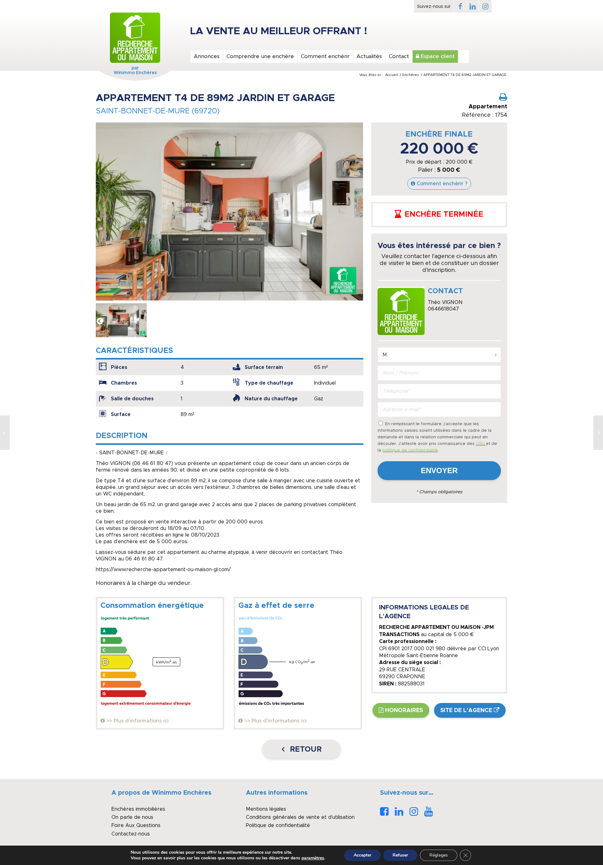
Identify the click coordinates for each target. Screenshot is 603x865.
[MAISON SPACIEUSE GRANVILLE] (598, 432)
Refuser (400, 855)
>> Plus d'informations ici (137, 720)
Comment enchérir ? (442, 183)
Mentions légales (266, 809)
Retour (305, 749)
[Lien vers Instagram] (485, 6)
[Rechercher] (464, 56)
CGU (481, 444)
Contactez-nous (130, 833)
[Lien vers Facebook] (460, 6)
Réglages (438, 855)
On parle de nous (132, 817)
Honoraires (404, 710)
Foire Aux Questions (135, 825)
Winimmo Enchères (135, 73)
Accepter (362, 855)
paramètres (313, 858)
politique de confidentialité (410, 450)
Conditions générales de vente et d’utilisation (300, 817)
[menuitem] (206, 56)
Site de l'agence (466, 710)
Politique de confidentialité (278, 825)
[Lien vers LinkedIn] (472, 6)
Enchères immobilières (138, 809)
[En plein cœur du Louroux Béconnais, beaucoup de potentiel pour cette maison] (5, 432)
